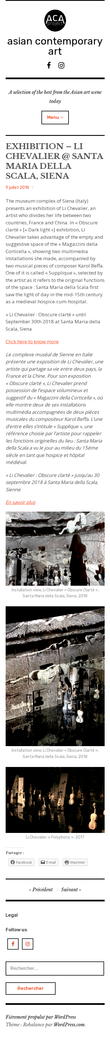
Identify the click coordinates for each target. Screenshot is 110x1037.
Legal (12, 915)
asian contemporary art (55, 46)
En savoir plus (20, 502)
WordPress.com (69, 1024)
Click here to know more (32, 341)
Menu (53, 117)
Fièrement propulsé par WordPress (41, 1017)
